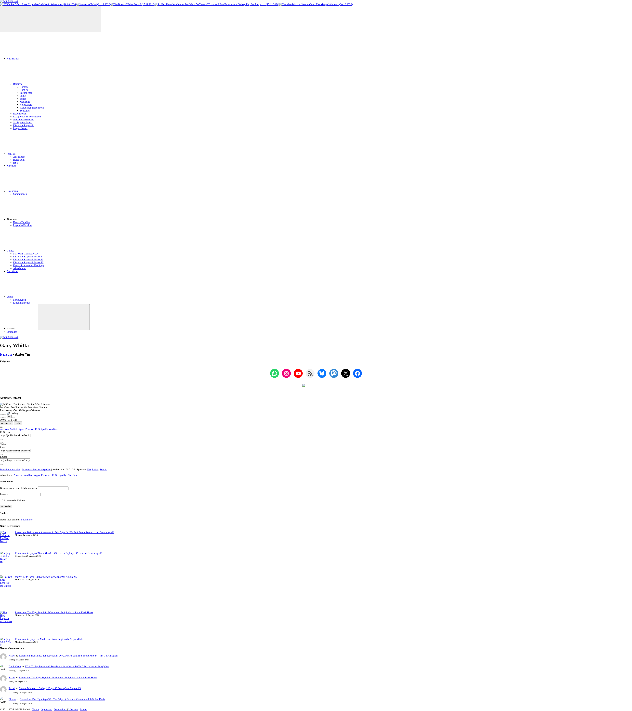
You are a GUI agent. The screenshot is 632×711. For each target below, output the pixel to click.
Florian (12, 699)
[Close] (1, 427)
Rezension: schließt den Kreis (62, 699)
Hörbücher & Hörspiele (32, 107)
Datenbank (12, 191)
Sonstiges (25, 110)
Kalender (11, 165)
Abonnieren (6, 423)
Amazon (4, 429)
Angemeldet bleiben (14, 500)
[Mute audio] (1, 417)
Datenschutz (60, 709)
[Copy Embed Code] (1, 464)
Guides (10, 250)
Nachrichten (13, 58)
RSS (15, 162)
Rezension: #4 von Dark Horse (54, 612)
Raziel (12, 655)
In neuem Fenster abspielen (36, 469)
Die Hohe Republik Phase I (27, 256)
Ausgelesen (19, 156)
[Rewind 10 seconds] (4, 417)
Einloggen (12, 331)
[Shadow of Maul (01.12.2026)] (94, 4)
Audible (13, 429)
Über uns (73, 709)
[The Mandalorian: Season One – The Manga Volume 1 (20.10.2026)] (316, 4)
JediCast (11, 153)
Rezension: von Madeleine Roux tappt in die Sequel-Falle (49, 639)
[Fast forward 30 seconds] (13, 417)
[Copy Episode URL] (1, 454)
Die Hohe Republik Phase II (28, 259)
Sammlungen (20, 194)
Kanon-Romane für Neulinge (28, 265)
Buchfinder (12, 271)
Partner (83, 709)
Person (6, 354)
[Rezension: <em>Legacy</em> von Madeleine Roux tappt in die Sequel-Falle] (6, 642)
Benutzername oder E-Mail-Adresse (18, 488)
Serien (23, 98)
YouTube (53, 429)
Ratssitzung (19, 159)
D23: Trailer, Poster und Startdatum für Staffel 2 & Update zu (67, 666)
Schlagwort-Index (22, 122)
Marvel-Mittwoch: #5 (46, 576)
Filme (23, 95)
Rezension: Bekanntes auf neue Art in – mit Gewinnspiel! (64, 532)
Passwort (4, 494)
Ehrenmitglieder (21, 302)
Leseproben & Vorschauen (27, 116)
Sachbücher (26, 92)
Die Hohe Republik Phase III (28, 262)
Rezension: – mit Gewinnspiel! (58, 553)
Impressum (46, 709)
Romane (24, 86)
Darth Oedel (15, 666)
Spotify (44, 429)
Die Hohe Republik (23, 125)
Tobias (103, 469)
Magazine (25, 101)
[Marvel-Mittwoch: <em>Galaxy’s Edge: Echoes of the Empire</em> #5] (6, 593)
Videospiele (26, 104)
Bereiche (17, 84)
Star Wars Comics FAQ (25, 253)
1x (9, 416)
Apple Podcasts (26, 429)
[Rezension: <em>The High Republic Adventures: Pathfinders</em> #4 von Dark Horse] (6, 624)
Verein (10, 296)
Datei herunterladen (10, 469)
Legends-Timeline (22, 225)
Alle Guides (19, 268)
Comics (24, 89)
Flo (89, 469)
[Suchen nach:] (22, 328)
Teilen (18, 423)
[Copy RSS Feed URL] (1, 439)
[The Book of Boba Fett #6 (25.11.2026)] (133, 4)
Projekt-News (20, 128)
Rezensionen (19, 113)
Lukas (95, 469)
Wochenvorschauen (23, 119)
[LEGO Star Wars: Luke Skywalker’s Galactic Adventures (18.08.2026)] (38, 4)
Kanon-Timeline (21, 222)
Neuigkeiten (19, 299)
